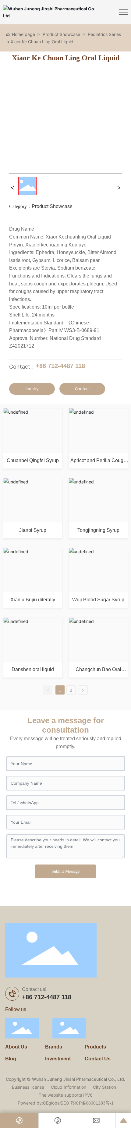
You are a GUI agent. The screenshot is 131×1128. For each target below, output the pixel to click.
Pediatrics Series (104, 34)
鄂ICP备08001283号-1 (92, 1103)
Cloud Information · (70, 1087)
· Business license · (28, 1087)
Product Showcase (61, 34)
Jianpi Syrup (32, 530)
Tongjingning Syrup (98, 530)
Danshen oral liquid (33, 669)
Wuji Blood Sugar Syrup (98, 599)
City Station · (106, 1087)
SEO (65, 1102)
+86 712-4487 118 (60, 365)
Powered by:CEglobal (39, 1102)
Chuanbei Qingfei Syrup (33, 460)
